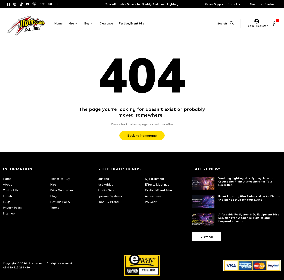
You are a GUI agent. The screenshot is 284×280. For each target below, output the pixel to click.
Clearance (106, 23)
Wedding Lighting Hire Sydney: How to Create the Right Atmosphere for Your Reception (246, 182)
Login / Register (257, 26)
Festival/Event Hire (132, 23)
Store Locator (237, 4)
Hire (71, 23)
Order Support (215, 4)
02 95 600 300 (47, 4)
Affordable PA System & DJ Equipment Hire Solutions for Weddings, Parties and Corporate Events (248, 218)
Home (58, 23)
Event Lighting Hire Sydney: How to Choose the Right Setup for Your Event (249, 198)
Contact (270, 4)
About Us (255, 4)
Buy (86, 23)
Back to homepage (142, 135)
